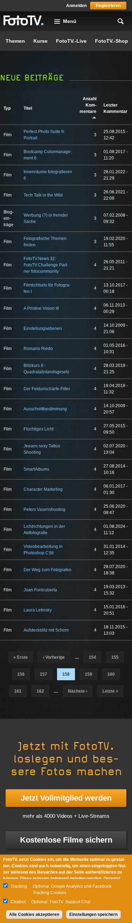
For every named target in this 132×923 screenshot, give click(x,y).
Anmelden (76, 5)
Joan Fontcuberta (40, 589)
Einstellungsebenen (43, 328)
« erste (20, 657)
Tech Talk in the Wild (43, 195)
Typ (7, 108)
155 (115, 657)
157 (43, 674)
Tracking (19, 886)
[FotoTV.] (24, 21)
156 (21, 674)
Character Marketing (43, 489)
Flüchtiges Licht (39, 429)
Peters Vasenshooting (44, 509)
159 (88, 674)
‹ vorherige (54, 657)
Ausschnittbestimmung (45, 408)
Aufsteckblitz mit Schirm (46, 630)
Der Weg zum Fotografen (47, 569)
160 (111, 674)
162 (40, 691)
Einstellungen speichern (93, 914)
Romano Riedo (38, 348)
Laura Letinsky (38, 610)
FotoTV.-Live (71, 41)
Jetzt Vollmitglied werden (66, 798)
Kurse (40, 41)
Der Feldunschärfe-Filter (47, 388)
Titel (28, 108)
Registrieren (108, 5)
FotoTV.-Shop (111, 41)
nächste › (77, 691)
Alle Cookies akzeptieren (34, 914)
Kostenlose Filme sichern (66, 839)
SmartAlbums (36, 469)
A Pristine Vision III (41, 308)
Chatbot (18, 901)
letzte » (110, 691)
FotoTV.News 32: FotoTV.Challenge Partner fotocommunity (46, 265)
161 (17, 691)
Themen (15, 41)
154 (92, 657)
